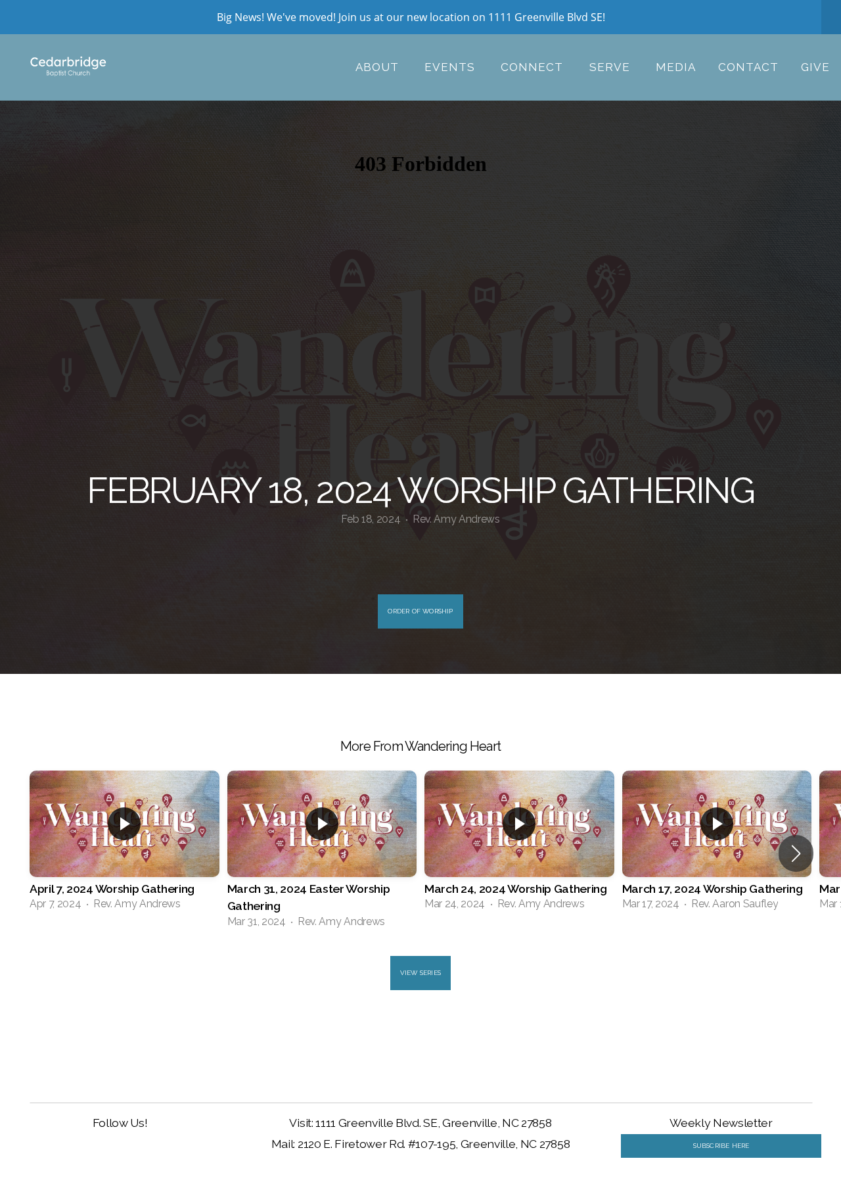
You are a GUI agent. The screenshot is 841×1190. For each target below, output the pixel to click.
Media (676, 67)
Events (451, 67)
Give (815, 67)
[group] (124, 845)
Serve (611, 67)
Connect (533, 67)
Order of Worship (420, 611)
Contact (748, 67)
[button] (796, 853)
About (378, 67)
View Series (420, 972)
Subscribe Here (721, 1145)
